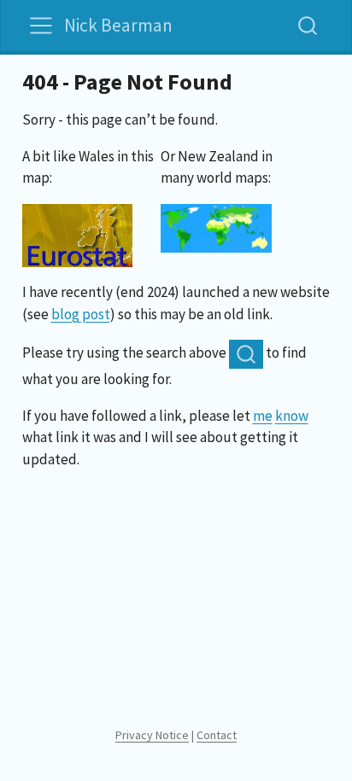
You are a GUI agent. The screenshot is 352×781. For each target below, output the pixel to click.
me (263, 415)
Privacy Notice (152, 735)
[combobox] (308, 25)
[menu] (41, 25)
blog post (80, 314)
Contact (217, 735)
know (291, 415)
